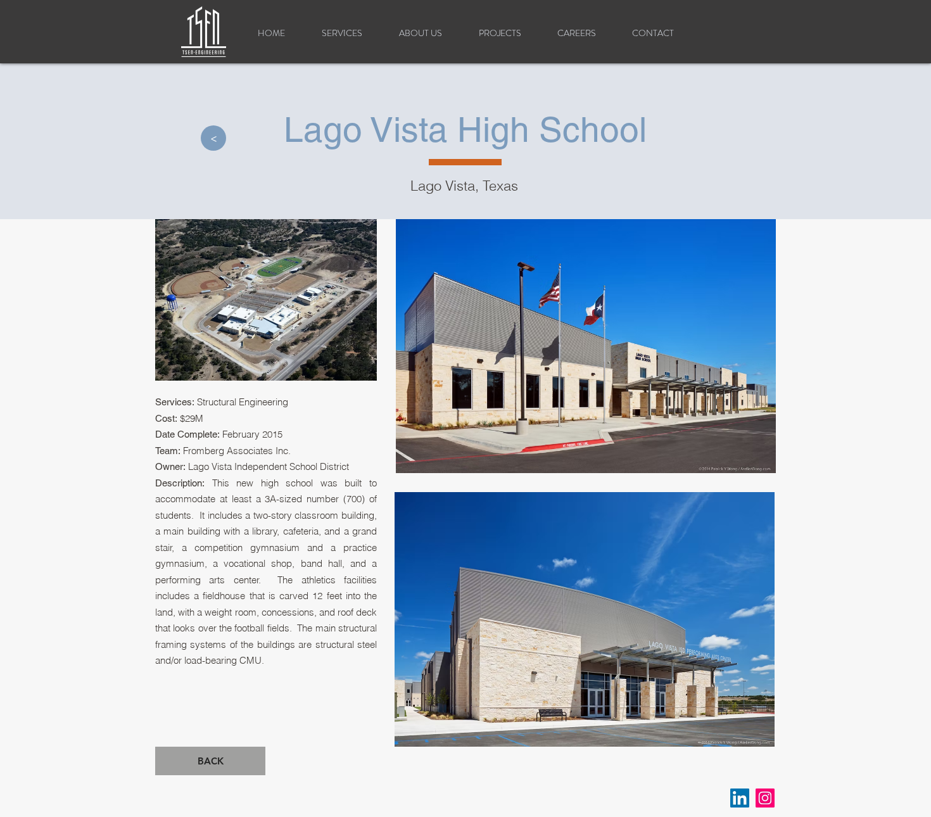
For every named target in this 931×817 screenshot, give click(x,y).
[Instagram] (765, 798)
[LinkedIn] (739, 798)
